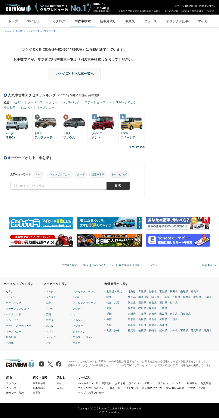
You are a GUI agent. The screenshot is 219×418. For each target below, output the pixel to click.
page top (206, 265)
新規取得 (191, 5)
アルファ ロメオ (83, 337)
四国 (109, 324)
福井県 (174, 302)
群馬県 (197, 297)
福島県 (194, 291)
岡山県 (153, 319)
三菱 (48, 314)
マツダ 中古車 (33, 31)
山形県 (184, 291)
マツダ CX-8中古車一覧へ (74, 74)
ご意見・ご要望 (197, 388)
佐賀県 (142, 330)
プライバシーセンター (170, 383)
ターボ (81, 174)
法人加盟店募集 (175, 388)
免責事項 (206, 383)
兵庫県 (142, 313)
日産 (48, 302)
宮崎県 (184, 330)
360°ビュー (35, 21)
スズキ (49, 331)
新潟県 (132, 302)
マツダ (49, 320)
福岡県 (132, 330)
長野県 (142, 302)
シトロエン (79, 331)
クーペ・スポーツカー (43, 102)
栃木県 (187, 297)
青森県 (142, 291)
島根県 (142, 319)
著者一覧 (115, 388)
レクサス (51, 297)
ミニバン (26, 107)
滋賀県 (163, 313)
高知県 (163, 324)
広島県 (163, 319)
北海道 (132, 291)
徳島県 (132, 324)
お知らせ (120, 383)
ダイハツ (51, 337)
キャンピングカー (60, 174)
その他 (9, 342)
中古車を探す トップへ (75, 265)
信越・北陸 (113, 302)
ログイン (179, 5)
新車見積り (108, 21)
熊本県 (163, 330)
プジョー (78, 325)
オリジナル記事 (177, 21)
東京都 (132, 297)
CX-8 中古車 (50, 31)
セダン (18, 102)
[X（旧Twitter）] (50, 363)
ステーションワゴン (97, 102)
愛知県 (132, 308)
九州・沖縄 (113, 330)
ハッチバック (71, 102)
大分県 (174, 330)
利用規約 (192, 383)
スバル (49, 325)
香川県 (142, 324)
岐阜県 (142, 308)
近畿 (109, 313)
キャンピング (119, 174)
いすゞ (49, 342)
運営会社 (106, 383)
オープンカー (46, 107)
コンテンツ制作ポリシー (92, 388)
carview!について (88, 383)
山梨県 (208, 297)
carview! (8, 31)
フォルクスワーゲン (84, 302)
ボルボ (76, 342)
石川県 (163, 302)
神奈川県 (143, 297)
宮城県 (163, 291)
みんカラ (62, 388)
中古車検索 (83, 21)
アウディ (78, 308)
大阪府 (132, 313)
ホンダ (49, 308)
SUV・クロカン (126, 102)
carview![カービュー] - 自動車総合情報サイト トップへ (125, 265)
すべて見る (138, 147)
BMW (76, 297)
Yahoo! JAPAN (206, 5)
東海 (109, 308)
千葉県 (166, 297)
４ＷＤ (39, 174)
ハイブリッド (13, 314)
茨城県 (176, 297)
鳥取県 (132, 319)
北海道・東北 (114, 291)
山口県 (174, 319)
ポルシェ (78, 320)
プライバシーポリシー (141, 383)
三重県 (163, 308)
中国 (109, 319)
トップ (13, 21)
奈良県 (174, 313)
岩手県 (153, 291)
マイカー (204, 21)
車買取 (130, 21)
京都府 (153, 313)
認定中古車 (98, 174)
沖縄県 (208, 330)
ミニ (75, 314)
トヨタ (49, 291)
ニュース (150, 21)
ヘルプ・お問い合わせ (91, 392)
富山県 (153, 302)
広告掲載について (152, 388)
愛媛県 (153, 324)
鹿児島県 (196, 330)
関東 (109, 297)
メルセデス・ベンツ (84, 291)
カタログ (58, 21)
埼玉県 (155, 297)
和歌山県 (185, 313)
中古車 (19, 31)
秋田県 (174, 291)
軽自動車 (10, 107)
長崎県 (153, 330)
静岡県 (153, 308)
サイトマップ (131, 388)
